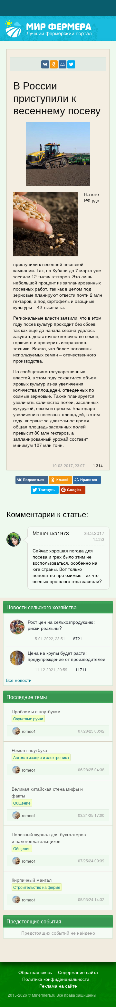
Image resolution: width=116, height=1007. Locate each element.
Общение (22, 803)
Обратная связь (35, 972)
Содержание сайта (78, 972)
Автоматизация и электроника (41, 757)
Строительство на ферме (36, 887)
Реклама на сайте (58, 985)
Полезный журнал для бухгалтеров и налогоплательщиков (49, 837)
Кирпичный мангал (32, 880)
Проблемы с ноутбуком (36, 711)
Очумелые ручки (28, 718)
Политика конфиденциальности (55, 979)
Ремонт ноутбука (29, 750)
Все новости (19, 680)
